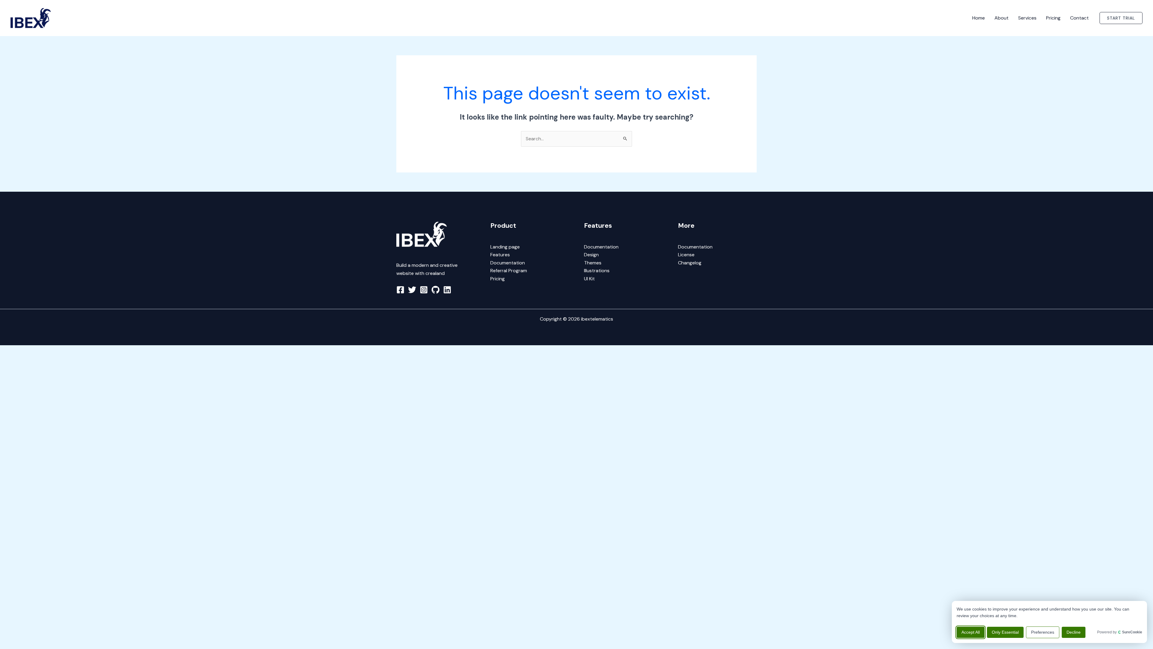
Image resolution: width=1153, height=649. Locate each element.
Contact (1079, 18)
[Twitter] (412, 290)
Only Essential (1005, 632)
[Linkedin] (447, 290)
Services (1027, 18)
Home (978, 18)
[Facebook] (400, 290)
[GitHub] (435, 290)
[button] (1121, 18)
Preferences (1042, 632)
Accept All (970, 632)
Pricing (1053, 18)
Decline (1074, 632)
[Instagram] (424, 290)
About (1001, 18)
